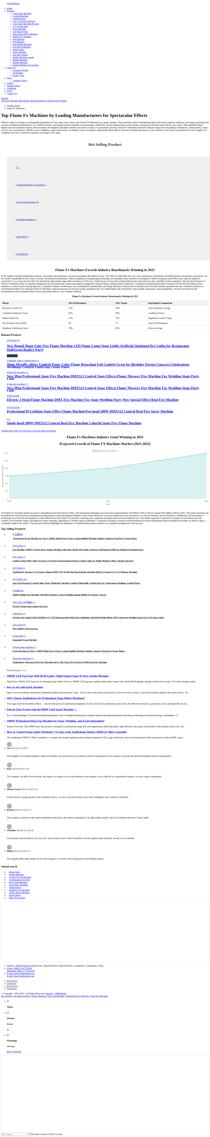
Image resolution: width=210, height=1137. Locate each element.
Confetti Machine (20, 16)
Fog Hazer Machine (22, 47)
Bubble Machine (20, 60)
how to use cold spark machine (25, 687)
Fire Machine (19, 39)
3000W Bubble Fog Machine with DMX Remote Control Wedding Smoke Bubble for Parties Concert (59, 595)
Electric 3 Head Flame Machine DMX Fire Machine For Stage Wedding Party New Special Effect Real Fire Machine (93, 400)
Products (11, 11)
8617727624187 (14, 1052)
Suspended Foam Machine (25, 640)
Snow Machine (19, 52)
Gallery (10, 83)
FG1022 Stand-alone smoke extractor (30, 606)
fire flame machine (21, 996)
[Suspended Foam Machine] (19, 636)
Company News (20, 80)
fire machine (6, 996)
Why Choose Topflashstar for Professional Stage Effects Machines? (46, 698)
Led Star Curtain (20, 55)
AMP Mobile (60, 993)
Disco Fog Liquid (17, 898)
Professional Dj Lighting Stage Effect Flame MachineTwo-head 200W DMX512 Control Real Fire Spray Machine (90, 411)
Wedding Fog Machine (19, 890)
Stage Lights (18, 49)
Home (9, 8)
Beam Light (14, 872)
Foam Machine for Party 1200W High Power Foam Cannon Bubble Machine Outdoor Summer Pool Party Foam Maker (69, 651)
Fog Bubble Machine (22, 44)
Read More (12, 356)
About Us (11, 67)
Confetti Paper (19, 18)
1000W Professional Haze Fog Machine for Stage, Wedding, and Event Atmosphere (55, 720)
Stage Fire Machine (99, 996)
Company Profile (20, 70)
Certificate (11, 88)
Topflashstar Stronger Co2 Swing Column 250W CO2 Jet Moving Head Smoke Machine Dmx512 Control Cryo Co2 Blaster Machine (75, 572)
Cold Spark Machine (22, 13)
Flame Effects (15, 887)
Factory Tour (18, 75)
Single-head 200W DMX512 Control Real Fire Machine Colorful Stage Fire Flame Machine (74, 423)
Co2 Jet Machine (20, 26)
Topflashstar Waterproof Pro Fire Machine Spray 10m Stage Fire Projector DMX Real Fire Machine (60, 662)
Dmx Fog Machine (55, 996)
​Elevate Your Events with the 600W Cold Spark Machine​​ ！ (42, 709)
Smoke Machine (16, 874)
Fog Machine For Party (19, 880)
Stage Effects (15, 895)
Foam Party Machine (18, 885)
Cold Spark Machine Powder (26, 24)
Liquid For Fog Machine (20, 877)
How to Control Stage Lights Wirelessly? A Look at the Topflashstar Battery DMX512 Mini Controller (67, 731)
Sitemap (49, 993)
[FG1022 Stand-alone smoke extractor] (24, 602)
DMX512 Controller (22, 37)
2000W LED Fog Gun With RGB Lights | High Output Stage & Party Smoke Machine (58, 675)
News (9, 78)
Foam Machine (19, 29)
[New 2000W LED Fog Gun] (19, 625)
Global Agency (14, 86)
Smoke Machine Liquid (23, 57)
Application (18, 73)
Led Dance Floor (20, 31)
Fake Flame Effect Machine (25, 34)
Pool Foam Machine (18, 882)
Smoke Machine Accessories (25, 65)
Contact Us (12, 93)
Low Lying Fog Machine (24, 21)
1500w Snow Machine (19, 892)
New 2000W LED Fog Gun (25, 629)
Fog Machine (19, 42)
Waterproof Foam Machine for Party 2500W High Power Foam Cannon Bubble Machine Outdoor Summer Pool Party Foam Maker (75, 538)
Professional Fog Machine (77, 996)
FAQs (9, 91)
